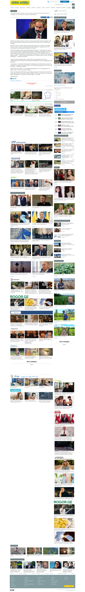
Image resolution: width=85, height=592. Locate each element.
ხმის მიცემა (64, 102)
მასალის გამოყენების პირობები (70, 590)
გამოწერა (65, 1)
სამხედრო (57, 241)
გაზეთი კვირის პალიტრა (61, 14)
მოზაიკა (57, 167)
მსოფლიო (13, 11)
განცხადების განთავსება (53, 1)
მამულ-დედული (59, 261)
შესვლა (73, 1)
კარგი (57, 90)
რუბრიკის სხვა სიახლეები (17, 193)
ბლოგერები (14, 545)
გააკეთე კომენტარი (49, 85)
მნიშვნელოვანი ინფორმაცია (62, 220)
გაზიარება (43, 17)
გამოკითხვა (58, 70)
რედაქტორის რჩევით (60, 17)
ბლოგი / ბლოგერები (61, 10)
